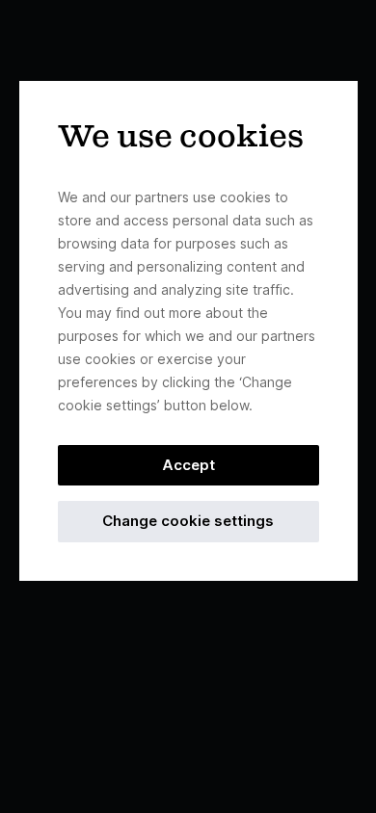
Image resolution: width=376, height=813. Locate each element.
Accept (188, 465)
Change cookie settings (188, 520)
